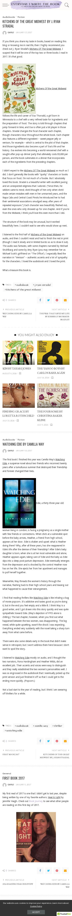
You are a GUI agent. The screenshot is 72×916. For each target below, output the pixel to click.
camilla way (41, 725)
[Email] (65, 300)
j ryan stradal (43, 284)
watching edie (14, 730)
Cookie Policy (36, 906)
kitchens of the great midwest (23, 289)
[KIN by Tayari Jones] (19, 353)
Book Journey (36, 801)
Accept (36, 912)
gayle (11, 32)
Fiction (21, 17)
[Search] (66, 5)
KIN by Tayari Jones (17, 368)
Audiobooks (9, 17)
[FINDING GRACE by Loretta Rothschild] (19, 396)
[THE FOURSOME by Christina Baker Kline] (53, 396)
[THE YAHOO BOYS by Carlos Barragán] (53, 353)
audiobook (22, 284)
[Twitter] (48, 300)
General (7, 773)
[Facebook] (40, 300)
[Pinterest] (57, 300)
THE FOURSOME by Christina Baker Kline (50, 416)
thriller (58, 725)
